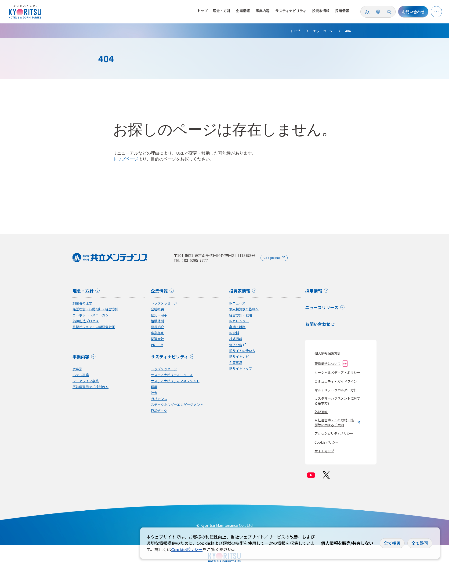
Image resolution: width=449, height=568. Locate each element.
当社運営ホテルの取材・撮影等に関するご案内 (334, 422)
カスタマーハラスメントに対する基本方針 (337, 400)
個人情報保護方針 (328, 353)
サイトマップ (324, 451)
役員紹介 (157, 327)
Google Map (272, 258)
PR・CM (157, 345)
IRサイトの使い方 (242, 351)
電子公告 (235, 345)
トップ (202, 10)
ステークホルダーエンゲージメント (177, 404)
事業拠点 (157, 333)
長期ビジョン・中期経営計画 (93, 327)
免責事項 (235, 362)
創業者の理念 (82, 303)
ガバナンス (159, 399)
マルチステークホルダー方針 (336, 390)
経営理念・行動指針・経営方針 (95, 309)
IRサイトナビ (239, 356)
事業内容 (263, 10)
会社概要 (157, 309)
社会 (154, 392)
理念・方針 (221, 10)
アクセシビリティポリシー (334, 433)
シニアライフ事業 (85, 381)
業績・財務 (237, 327)
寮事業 (77, 369)
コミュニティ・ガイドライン (336, 381)
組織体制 (157, 321)
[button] (436, 11)
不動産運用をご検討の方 (90, 387)
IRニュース (237, 303)
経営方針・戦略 (240, 315)
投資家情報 (321, 10)
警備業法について (328, 363)
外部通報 (321, 411)
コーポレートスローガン (90, 315)
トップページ (125, 159)
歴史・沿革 (159, 315)
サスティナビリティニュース (172, 375)
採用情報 (342, 10)
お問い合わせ (413, 12)
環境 (154, 387)
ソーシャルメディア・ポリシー (337, 372)
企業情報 (243, 10)
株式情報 (235, 339)
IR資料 (234, 333)
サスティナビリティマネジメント (175, 381)
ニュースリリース (321, 307)
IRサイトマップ (240, 368)
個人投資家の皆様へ (244, 309)
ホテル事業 (80, 375)
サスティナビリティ (290, 10)
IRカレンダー (239, 321)
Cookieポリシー (327, 442)
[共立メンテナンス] (26, 12)
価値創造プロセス (85, 321)
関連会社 (157, 339)
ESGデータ (159, 410)
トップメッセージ (164, 303)
